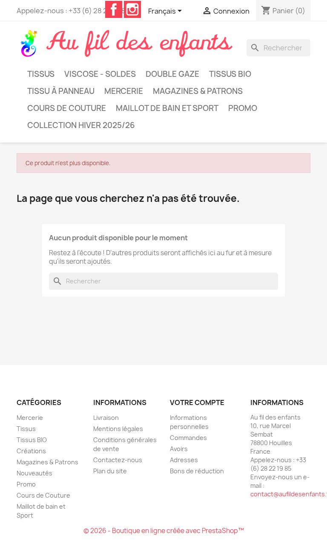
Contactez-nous (117, 460)
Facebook (113, 9)
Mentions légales (118, 429)
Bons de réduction (197, 471)
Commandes (188, 438)
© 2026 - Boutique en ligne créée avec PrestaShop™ (163, 530)
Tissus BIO (230, 74)
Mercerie (123, 91)
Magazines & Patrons (198, 91)
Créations (31, 451)
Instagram (132, 9)
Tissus (40, 74)
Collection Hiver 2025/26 (81, 125)
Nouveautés (34, 473)
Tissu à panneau (61, 91)
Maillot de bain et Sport (167, 108)
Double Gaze (172, 74)
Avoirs (179, 449)
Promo (242, 108)
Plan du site (110, 471)
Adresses (184, 460)
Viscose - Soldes (100, 74)
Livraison (106, 418)
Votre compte (197, 402)
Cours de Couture (66, 108)
